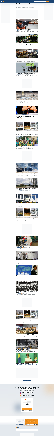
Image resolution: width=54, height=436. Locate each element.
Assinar (24, 408)
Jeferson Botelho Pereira (19, 174)
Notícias (10, 1)
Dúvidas (16, 1)
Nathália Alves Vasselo (19, 118)
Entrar (51, 1)
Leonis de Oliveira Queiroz (19, 190)
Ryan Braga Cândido (35, 364)
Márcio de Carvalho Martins (19, 147)
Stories (19, 1)
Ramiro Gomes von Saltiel (19, 30)
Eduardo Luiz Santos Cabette (19, 247)
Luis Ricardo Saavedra (19, 293)
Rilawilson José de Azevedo (19, 364)
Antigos (29, 380)
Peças (12, 1)
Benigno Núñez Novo (19, 74)
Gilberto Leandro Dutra (24, 364)
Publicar (48, 1)
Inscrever (36, 424)
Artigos (7, 1)
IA (22, 1)
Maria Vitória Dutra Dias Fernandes (30, 364)
